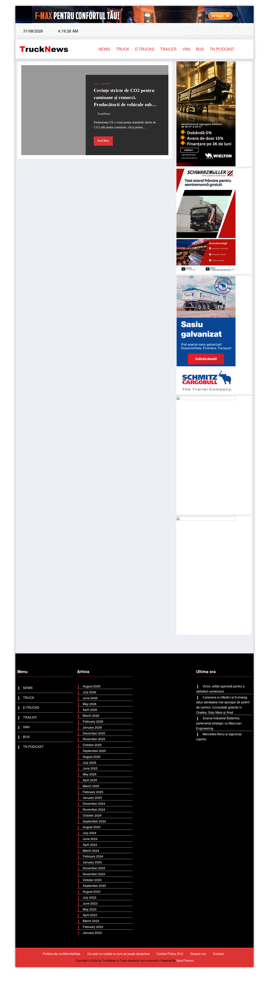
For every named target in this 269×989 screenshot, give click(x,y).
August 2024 (91, 827)
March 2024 (91, 850)
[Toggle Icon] (246, 49)
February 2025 (93, 792)
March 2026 (91, 715)
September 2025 (94, 750)
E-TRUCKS (144, 49)
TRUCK (122, 49)
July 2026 (89, 692)
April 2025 (90, 780)
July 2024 (89, 833)
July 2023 (89, 897)
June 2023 (90, 903)
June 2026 (90, 698)
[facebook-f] (189, 31)
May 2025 (89, 774)
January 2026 (92, 727)
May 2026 (89, 704)
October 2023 (92, 880)
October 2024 (92, 815)
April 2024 (90, 844)
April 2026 (90, 709)
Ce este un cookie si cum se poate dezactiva (118, 953)
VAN (186, 49)
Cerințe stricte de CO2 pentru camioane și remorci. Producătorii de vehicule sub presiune (124, 98)
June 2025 (90, 768)
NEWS (104, 49)
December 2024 (94, 803)
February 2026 (93, 721)
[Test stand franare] (206, 221)
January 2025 (92, 797)
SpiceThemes (185, 960)
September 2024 (94, 821)
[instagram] (201, 31)
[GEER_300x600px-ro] (206, 455)
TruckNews (103, 113)
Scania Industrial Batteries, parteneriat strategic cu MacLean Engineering (219, 723)
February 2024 (93, 856)
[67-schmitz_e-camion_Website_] (206, 334)
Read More (103, 140)
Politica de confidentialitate (61, 953)
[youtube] (236, 31)
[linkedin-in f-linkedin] (248, 31)
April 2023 (90, 915)
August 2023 (91, 891)
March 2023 (91, 921)
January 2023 (92, 932)
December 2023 (94, 868)
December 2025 (94, 733)
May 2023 (89, 909)
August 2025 (91, 756)
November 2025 (94, 739)
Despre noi (198, 953)
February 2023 (93, 926)
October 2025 (92, 745)
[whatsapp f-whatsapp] (213, 31)
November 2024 (94, 809)
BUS (200, 49)
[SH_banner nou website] (206, 575)
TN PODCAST (222, 49)
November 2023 (94, 874)
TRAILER (168, 49)
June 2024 (90, 838)
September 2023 (94, 885)
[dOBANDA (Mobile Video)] (206, 113)
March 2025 (91, 786)
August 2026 (91, 686)
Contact (218, 953)
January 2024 (92, 862)
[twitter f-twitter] (224, 31)
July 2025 (89, 762)
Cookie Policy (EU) (170, 953)
